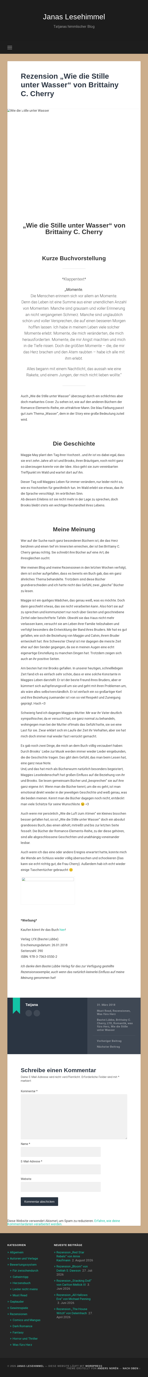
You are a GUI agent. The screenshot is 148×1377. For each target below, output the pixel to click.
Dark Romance (22, 1326)
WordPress (93, 1366)
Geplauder (17, 1301)
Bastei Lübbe (105, 1019)
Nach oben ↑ (132, 1368)
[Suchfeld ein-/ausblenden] (138, 47)
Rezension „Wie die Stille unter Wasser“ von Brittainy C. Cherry (70, 85)
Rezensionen (121, 1010)
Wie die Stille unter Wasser (112, 1028)
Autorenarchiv (28, 1013)
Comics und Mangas (26, 1320)
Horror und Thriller (25, 1338)
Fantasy (18, 1332)
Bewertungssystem (23, 1264)
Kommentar (29, 1091)
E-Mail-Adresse (31, 1161)
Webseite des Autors (37, 1013)
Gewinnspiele (19, 1308)
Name (25, 1144)
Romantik (119, 1023)
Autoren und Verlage (24, 1258)
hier (62, 930)
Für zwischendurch (25, 1270)
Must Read (104, 1010)
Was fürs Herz (106, 1014)
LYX (109, 1023)
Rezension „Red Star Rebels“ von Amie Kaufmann (70, 1256)
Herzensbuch (22, 1283)
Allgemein (16, 1252)
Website (26, 1179)
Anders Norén (107, 1368)
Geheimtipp (20, 1277)
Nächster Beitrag (108, 1046)
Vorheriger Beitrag (109, 1041)
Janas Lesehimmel (74, 17)
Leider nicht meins (25, 1289)
